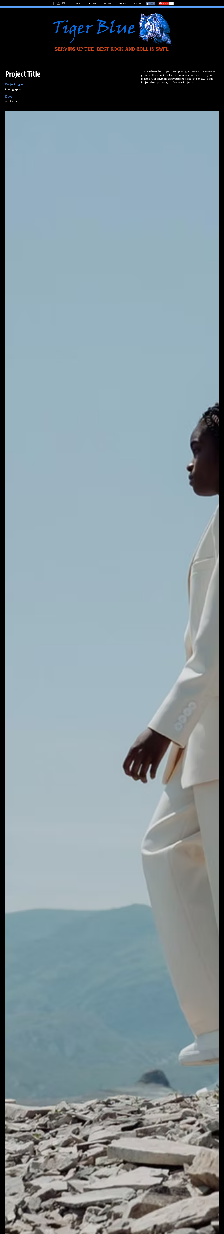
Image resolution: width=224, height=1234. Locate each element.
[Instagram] (58, 3)
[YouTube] (64, 3)
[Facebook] (53, 3)
